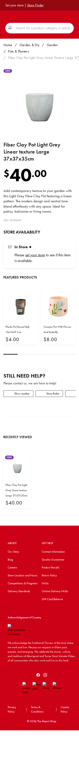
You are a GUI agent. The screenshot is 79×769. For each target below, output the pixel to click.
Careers (12, 567)
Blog (10, 559)
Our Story (13, 552)
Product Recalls (50, 567)
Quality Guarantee (53, 559)
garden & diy (30, 45)
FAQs (45, 583)
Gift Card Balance (52, 599)
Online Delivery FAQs (55, 591)
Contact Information (53, 552)
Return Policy (49, 575)
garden (52, 45)
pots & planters (18, 51)
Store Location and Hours (22, 575)
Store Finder (35, 5)
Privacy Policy (12, 709)
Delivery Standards (19, 591)
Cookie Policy (65, 709)
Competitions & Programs (23, 583)
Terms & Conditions (37, 709)
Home (8, 45)
